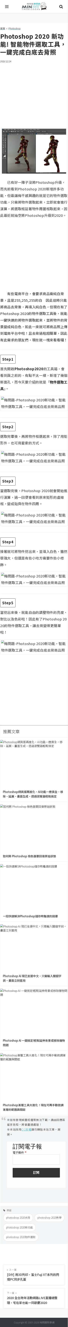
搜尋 (61, 7)
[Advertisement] (34, 93)
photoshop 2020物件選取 (21, 1237)
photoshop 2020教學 (49, 1217)
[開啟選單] (7, 7)
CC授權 (26, 1129)
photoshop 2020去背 (18, 1217)
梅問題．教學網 (34, 7)
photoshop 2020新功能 (19, 1227)
